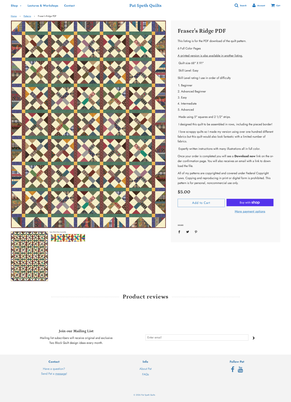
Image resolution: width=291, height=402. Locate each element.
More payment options (250, 211)
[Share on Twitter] (187, 232)
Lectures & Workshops (43, 6)
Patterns (27, 16)
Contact (69, 6)
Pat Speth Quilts (145, 5)
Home (14, 16)
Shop (15, 6)
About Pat (145, 369)
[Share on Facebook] (180, 232)
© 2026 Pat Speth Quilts (144, 394)
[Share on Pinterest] (196, 232)
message (60, 373)
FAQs (145, 374)
